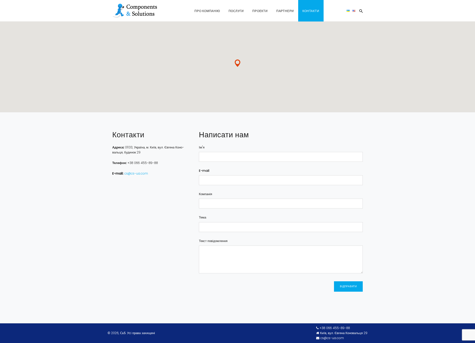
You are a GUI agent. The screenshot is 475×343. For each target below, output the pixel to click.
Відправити (348, 286)
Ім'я (201, 147)
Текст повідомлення (213, 241)
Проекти (260, 11)
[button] (237, 63)
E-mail (204, 170)
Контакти (310, 11)
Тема (202, 217)
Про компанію (207, 11)
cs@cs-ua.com (136, 173)
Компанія (205, 194)
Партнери (285, 11)
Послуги (236, 11)
